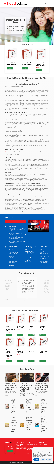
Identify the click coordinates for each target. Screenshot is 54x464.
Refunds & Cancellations (30, 447)
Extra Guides (19, 450)
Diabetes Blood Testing (41, 383)
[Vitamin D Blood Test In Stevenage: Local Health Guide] (42, 406)
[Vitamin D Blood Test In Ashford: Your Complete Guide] (12, 425)
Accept (36, 459)
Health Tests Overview (19, 445)
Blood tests (7, 151)
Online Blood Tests (21, 447)
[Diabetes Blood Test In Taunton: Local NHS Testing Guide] (42, 424)
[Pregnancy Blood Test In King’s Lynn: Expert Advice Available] (27, 425)
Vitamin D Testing (43, 399)
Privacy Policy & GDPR (32, 444)
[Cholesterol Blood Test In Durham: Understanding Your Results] (27, 406)
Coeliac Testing (24, 383)
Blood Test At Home (21, 448)
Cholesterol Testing (10, 383)
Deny (43, 459)
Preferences (49, 459)
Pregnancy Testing (29, 418)
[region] (27, 290)
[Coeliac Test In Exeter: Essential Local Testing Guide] (12, 406)
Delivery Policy (30, 453)
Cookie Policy (30, 450)
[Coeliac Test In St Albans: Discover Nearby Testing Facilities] (27, 384)
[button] (51, 448)
